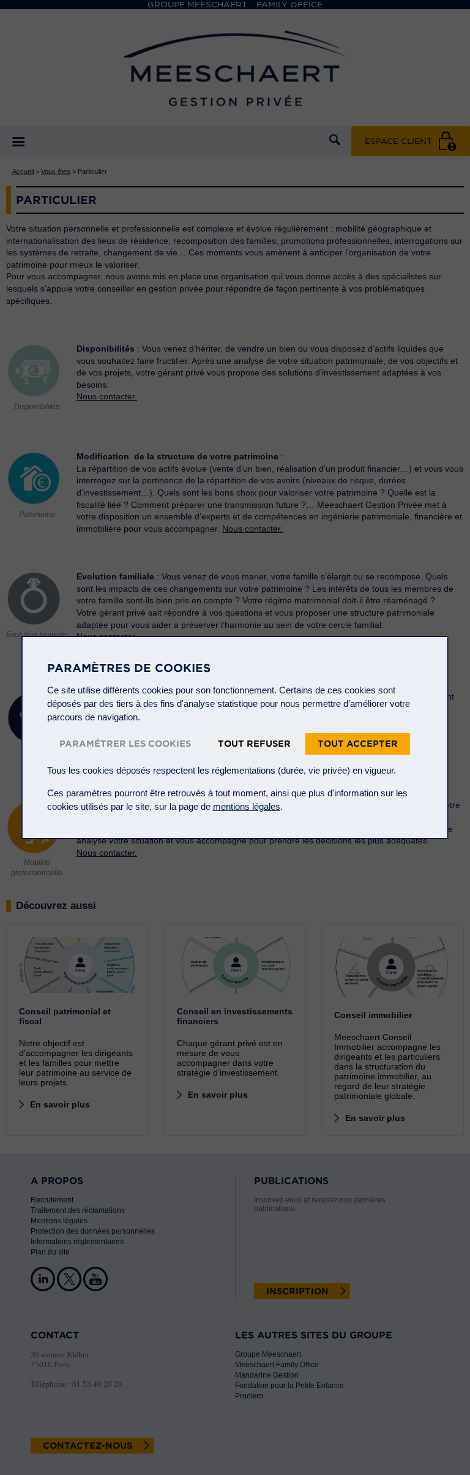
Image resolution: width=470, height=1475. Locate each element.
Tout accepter (358, 744)
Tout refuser (254, 744)
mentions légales (246, 806)
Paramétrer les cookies (125, 744)
